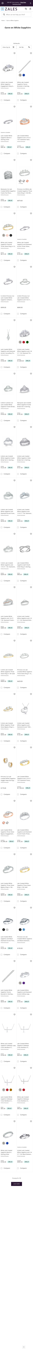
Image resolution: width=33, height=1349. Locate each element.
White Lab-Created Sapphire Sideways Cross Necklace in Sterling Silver (23, 1099)
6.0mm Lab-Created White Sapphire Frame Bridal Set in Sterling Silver (7, 458)
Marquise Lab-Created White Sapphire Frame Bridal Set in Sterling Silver (24, 405)
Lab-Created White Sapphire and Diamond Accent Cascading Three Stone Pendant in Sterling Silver (8, 351)
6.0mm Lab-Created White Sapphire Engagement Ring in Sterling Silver (7, 84)
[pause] (2, 3)
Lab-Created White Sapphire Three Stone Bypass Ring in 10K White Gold (7, 885)
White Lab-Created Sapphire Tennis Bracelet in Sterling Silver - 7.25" (23, 84)
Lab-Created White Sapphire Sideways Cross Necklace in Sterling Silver (23, 1045)
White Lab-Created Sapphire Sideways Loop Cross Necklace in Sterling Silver (8, 1045)
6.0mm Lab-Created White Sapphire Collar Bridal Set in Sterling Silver (24, 458)
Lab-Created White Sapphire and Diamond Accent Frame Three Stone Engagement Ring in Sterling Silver (24, 832)
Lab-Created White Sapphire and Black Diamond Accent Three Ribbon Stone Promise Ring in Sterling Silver (8, 939)
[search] (4, 15)
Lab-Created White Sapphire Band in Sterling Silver (6, 137)
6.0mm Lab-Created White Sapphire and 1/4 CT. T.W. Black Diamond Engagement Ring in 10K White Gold (24, 1152)
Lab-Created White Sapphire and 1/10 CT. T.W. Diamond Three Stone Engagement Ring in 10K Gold (24, 778)
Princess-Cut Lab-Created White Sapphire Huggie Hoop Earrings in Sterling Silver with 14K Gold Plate (8, 778)
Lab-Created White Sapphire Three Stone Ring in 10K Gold (24, 885)
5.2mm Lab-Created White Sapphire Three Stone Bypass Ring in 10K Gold (7, 725)
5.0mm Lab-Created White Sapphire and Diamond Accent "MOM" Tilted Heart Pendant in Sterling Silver (24, 725)
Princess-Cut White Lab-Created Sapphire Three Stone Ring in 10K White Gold (24, 191)
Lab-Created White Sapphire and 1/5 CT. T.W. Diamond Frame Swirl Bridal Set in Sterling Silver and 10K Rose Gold (8, 618)
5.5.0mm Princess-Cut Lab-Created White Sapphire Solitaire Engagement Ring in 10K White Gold (7, 298)
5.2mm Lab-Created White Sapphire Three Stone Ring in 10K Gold (8, 671)
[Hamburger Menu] (2, 9)
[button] (30, 3)
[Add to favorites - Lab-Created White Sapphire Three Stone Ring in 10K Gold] (31, 854)
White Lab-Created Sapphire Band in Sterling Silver (6, 1152)
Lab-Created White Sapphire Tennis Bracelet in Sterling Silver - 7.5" (6, 992)
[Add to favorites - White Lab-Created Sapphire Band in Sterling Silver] (14, 1121)
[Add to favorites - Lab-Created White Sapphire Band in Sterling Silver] (14, 106)
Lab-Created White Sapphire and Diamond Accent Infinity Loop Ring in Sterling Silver (24, 992)
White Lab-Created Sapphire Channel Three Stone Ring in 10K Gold (8, 244)
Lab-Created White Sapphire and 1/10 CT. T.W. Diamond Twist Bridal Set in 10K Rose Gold (24, 137)
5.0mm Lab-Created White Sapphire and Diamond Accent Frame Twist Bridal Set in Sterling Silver (8, 511)
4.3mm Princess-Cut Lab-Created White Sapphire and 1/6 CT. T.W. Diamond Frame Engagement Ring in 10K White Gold (23, 298)
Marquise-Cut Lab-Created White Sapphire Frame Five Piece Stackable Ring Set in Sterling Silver (8, 191)
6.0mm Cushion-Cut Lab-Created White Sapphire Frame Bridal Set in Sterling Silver (8, 405)
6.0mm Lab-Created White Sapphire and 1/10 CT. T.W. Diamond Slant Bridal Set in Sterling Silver (24, 511)
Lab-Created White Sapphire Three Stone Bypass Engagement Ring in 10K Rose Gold (7, 832)
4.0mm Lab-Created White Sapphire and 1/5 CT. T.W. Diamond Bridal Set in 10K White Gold (24, 618)
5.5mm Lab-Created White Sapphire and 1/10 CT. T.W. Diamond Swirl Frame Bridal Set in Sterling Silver (8, 565)
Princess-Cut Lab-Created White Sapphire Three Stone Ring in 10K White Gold (24, 672)
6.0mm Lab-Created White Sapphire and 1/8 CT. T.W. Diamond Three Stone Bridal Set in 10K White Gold (24, 351)
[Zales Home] (11, 8)
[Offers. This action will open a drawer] (26, 9)
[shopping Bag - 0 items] (31, 9)
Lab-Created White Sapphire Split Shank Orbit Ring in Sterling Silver (23, 565)
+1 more (21, 183)
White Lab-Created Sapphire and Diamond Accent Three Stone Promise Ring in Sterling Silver (24, 244)
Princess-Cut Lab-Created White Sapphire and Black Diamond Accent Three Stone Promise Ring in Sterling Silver (24, 939)
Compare (7, 100)
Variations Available (5, 132)
